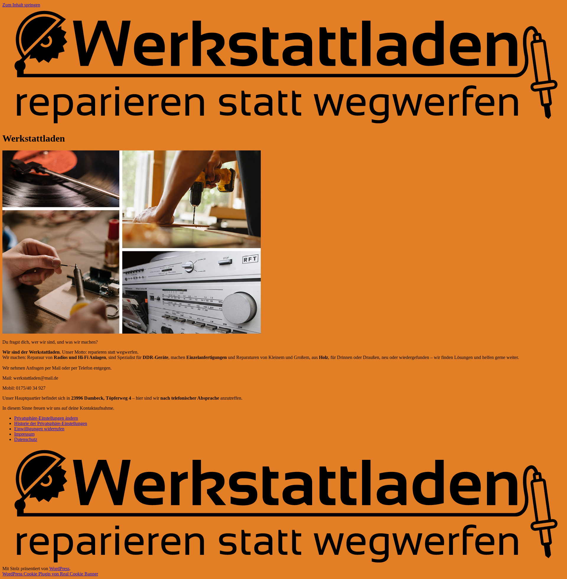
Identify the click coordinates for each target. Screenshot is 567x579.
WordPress (59, 568)
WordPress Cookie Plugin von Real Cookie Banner (50, 573)
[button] (46, 418)
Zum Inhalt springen (21, 4)
